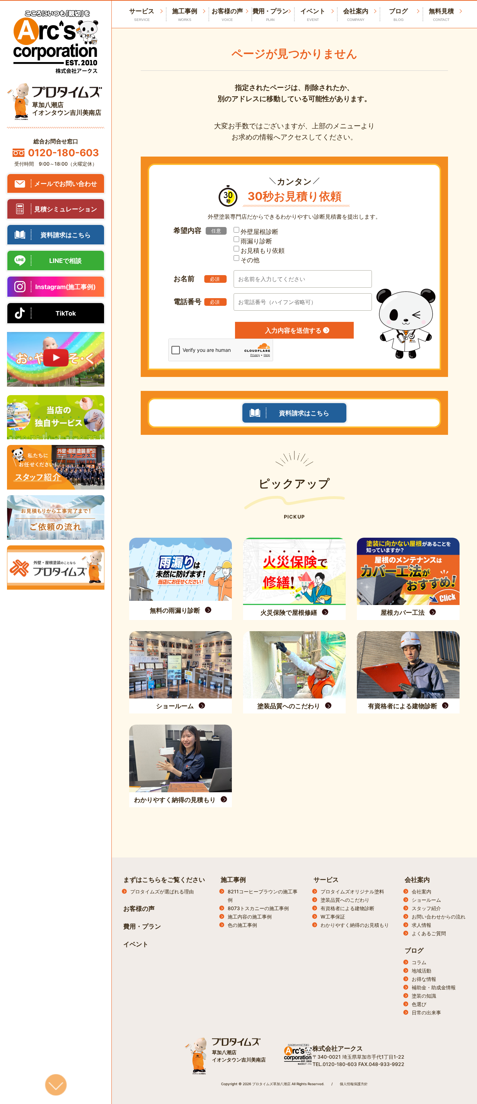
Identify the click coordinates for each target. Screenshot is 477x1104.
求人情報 (421, 925)
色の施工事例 (242, 925)
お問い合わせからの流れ (438, 917)
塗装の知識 (424, 996)
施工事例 (184, 14)
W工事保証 (333, 917)
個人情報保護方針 (354, 1084)
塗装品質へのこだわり (345, 900)
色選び (419, 1004)
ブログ (398, 14)
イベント (312, 14)
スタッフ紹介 (426, 908)
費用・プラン (270, 14)
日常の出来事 (426, 1012)
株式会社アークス (338, 1048)
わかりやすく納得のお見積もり (355, 925)
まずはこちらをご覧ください (164, 879)
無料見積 (441, 14)
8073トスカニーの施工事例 (258, 908)
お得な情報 (424, 979)
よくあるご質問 (429, 933)
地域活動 (421, 971)
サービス (326, 879)
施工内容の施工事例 (250, 917)
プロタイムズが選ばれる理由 (162, 891)
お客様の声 (227, 14)
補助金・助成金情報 (434, 987)
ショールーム (426, 900)
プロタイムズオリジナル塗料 (352, 891)
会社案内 (355, 14)
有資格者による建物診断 (347, 908)
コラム (419, 962)
